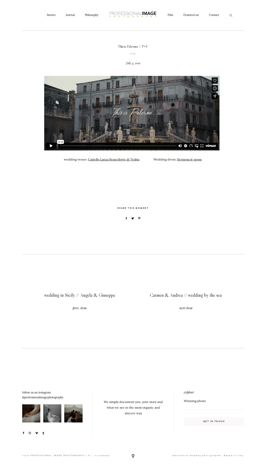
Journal (70, 15)
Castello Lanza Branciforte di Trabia (113, 159)
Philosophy (91, 15)
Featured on (191, 15)
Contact (214, 15)
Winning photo (195, 401)
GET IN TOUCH (214, 421)
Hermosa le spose (189, 159)
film (133, 54)
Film (170, 15)
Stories (51, 15)
